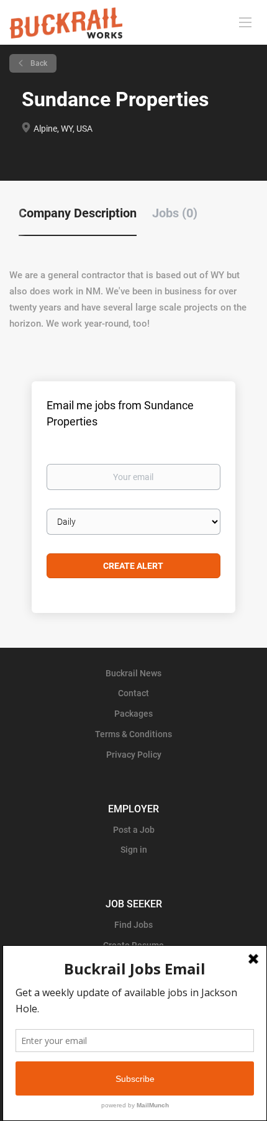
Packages (133, 714)
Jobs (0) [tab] (174, 213)
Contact (133, 693)
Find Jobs (133, 925)
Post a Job (134, 830)
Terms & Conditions (133, 734)
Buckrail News (133, 673)
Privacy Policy (133, 755)
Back (38, 63)
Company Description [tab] (78, 213)
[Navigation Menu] (245, 21)
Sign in (133, 850)
